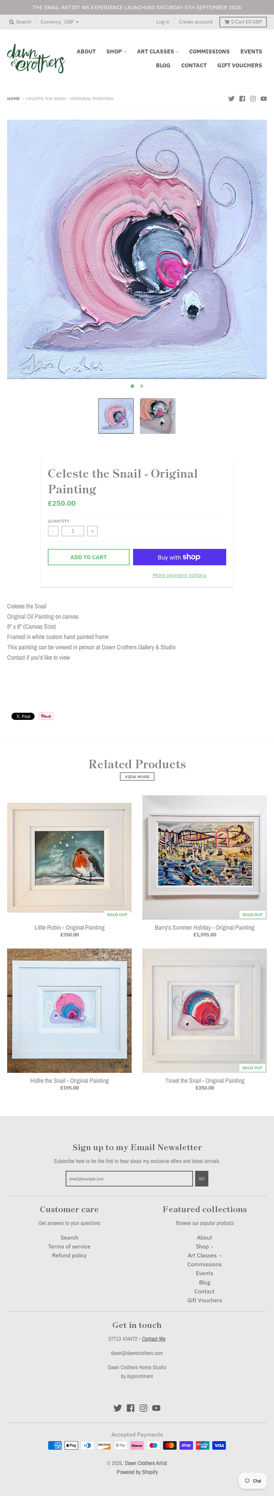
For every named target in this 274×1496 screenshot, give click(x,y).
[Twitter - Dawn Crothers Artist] (231, 98)
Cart (246, 22)
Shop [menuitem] (114, 51)
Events (204, 1273)
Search (69, 1237)
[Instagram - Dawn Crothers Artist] (253, 98)
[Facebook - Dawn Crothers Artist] (242, 98)
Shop (202, 1246)
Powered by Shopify (137, 1472)
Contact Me (154, 1338)
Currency (51, 22)
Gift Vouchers (204, 1300)
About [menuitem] (86, 51)
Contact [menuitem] (194, 65)
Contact (204, 1291)
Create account (196, 22)
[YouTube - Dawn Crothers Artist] (263, 98)
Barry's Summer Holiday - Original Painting (204, 927)
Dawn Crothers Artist (146, 1463)
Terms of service (69, 1246)
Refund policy (69, 1255)
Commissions (204, 1264)
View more (137, 776)
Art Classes (202, 1255)
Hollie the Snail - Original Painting (69, 1080)
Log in (162, 22)
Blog (204, 1282)
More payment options (180, 575)
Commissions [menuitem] (209, 51)
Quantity (59, 521)
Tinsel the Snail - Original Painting (204, 1080)
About (204, 1237)
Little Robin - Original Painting (70, 927)
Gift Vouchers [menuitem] (239, 65)
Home (13, 98)
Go (202, 1178)
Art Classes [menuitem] (155, 51)
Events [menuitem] (251, 51)
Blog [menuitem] (163, 65)
